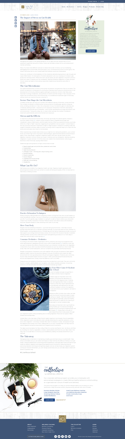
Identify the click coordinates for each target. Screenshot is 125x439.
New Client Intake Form (48, 432)
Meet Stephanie (31, 426)
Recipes (85, 7)
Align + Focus (34, 15)
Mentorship (30, 430)
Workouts (92, 7)
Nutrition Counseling (47, 426)
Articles (79, 7)
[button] (16, 17)
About (63, 7)
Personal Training (46, 428)
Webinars (95, 432)
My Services (70, 7)
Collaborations (31, 428)
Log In (72, 426)
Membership (100, 7)
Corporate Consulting (47, 430)
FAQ (72, 430)
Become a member (76, 428)
